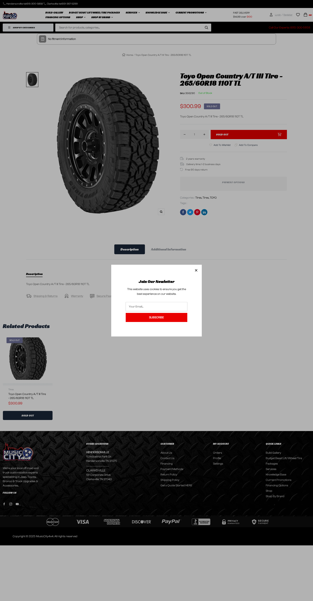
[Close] (196, 270)
